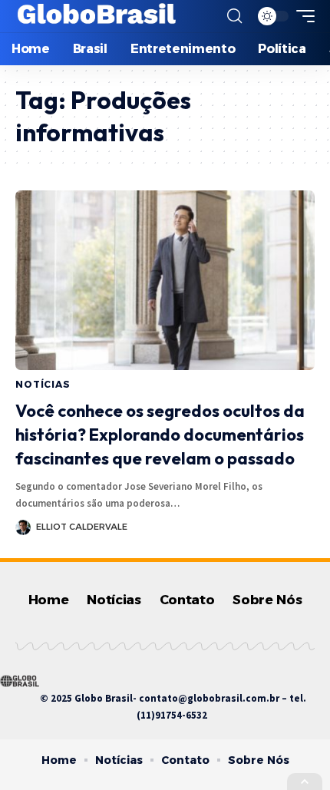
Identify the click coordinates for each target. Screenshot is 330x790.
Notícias (43, 384)
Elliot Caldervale (81, 526)
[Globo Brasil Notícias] (97, 16)
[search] (234, 16)
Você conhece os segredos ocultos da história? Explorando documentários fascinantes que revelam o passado (160, 434)
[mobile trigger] (302, 16)
